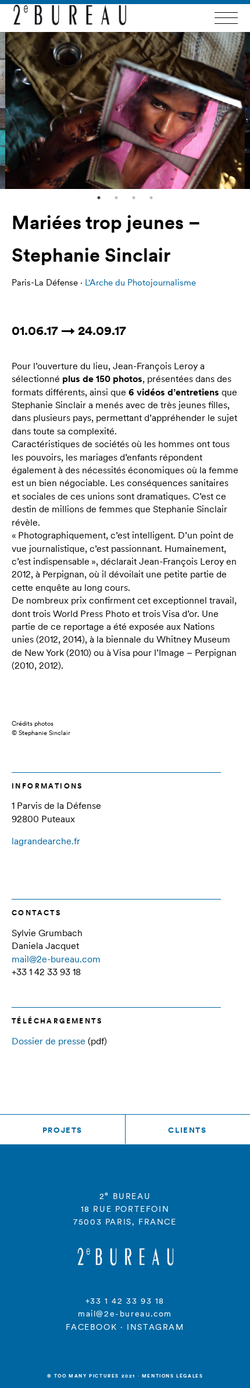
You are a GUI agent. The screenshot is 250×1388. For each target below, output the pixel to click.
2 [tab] (116, 198)
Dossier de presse (48, 1041)
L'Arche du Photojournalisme (140, 282)
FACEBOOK (91, 1327)
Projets (62, 1130)
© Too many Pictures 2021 (91, 1376)
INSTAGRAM (155, 1327)
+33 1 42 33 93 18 (125, 1301)
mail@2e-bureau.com (56, 959)
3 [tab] (134, 198)
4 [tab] (151, 198)
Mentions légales (172, 1376)
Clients (187, 1130)
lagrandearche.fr (46, 841)
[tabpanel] (125, 110)
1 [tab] (99, 198)
